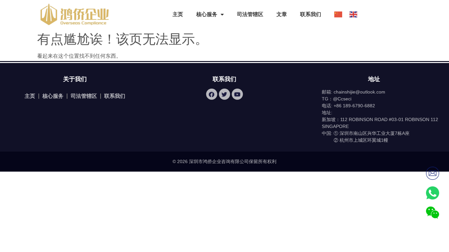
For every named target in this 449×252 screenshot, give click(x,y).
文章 (281, 14)
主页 (178, 14)
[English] (350, 14)
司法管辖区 (250, 14)
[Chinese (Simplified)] (335, 14)
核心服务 (52, 96)
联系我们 (310, 14)
